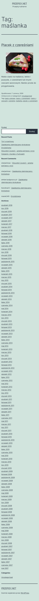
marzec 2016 (6, 249)
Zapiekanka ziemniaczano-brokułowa (15, 145)
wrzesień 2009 (7, 481)
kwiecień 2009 (7, 496)
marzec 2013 (6, 352)
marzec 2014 (6, 315)
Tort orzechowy (7, 141)
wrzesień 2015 (6, 265)
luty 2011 (4, 427)
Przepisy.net (19, 3)
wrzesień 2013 (6, 334)
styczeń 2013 (6, 359)
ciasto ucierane (10, 98)
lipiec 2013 (5, 340)
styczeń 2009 (6, 506)
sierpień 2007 (6, 559)
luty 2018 (4, 208)
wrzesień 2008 (7, 518)
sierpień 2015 (6, 268)
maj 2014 (4, 308)
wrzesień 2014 (7, 296)
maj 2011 (4, 421)
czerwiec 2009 (7, 490)
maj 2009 (5, 493)
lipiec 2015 (5, 271)
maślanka (19, 101)
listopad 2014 (6, 290)
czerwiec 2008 (7, 528)
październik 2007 (8, 553)
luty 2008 (5, 540)
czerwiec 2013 (6, 343)
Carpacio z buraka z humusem (13, 154)
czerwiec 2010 (6, 452)
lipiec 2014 (5, 302)
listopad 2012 (6, 365)
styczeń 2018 (6, 211)
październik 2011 (7, 405)
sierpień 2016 (6, 240)
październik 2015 (7, 262)
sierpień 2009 (6, 484)
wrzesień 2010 (6, 443)
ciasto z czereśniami (23, 98)
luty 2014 (4, 318)
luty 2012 (4, 393)
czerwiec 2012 (6, 380)
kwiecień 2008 (7, 534)
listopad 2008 (6, 512)
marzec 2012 (6, 390)
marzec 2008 (6, 537)
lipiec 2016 (5, 243)
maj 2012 (4, 384)
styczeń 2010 (6, 468)
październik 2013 (7, 330)
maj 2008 (5, 531)
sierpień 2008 (6, 521)
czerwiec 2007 (7, 565)
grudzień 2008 (7, 509)
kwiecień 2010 (6, 459)
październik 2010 (7, 440)
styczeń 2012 (6, 396)
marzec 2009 (6, 499)
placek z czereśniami (30, 101)
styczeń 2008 (6, 543)
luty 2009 (5, 503)
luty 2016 (4, 252)
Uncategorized (27, 96)
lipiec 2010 (5, 449)
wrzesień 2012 (6, 371)
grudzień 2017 (6, 215)
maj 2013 (4, 346)
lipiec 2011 (5, 415)
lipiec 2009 (5, 487)
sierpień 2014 (6, 299)
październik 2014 (8, 293)
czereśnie (11, 101)
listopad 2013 (6, 327)
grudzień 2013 (6, 324)
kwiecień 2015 (6, 274)
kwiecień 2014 (6, 312)
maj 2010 (4, 456)
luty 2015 (4, 280)
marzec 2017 (6, 227)
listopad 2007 (6, 549)
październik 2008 (8, 515)
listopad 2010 (6, 437)
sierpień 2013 (6, 337)
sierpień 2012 (6, 374)
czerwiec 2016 (6, 246)
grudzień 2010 (6, 434)
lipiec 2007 (5, 562)
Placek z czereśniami (17, 45)
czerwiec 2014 (7, 305)
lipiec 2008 (5, 524)
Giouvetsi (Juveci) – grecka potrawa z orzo (17, 151)
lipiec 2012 (5, 377)
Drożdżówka (6, 148)
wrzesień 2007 (7, 556)
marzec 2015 (6, 277)
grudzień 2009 (7, 471)
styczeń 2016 (6, 255)
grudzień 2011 (6, 399)
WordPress (25, 593)
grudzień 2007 (6, 546)
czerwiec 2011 (6, 418)
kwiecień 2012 (6, 387)
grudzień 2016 (6, 230)
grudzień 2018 (6, 205)
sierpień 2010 (6, 446)
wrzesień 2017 (6, 218)
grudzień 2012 (6, 362)
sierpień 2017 (6, 221)
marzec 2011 (6, 424)
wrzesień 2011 (6, 409)
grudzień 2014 (6, 287)
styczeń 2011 (6, 430)
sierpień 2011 (6, 412)
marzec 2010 (6, 462)
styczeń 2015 (6, 283)
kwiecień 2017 (6, 224)
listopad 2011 (6, 402)
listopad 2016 (6, 233)
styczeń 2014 (6, 321)
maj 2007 (4, 568)
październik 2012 (7, 368)
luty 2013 (4, 355)
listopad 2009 (6, 474)
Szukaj (4, 127)
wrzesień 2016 (6, 237)
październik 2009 (8, 477)
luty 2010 (4, 465)
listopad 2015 (6, 258)
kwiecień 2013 (6, 349)
